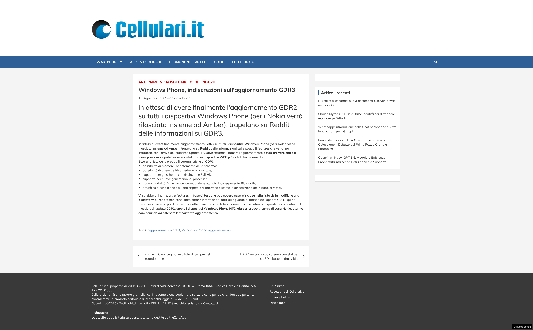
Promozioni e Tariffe (187, 62)
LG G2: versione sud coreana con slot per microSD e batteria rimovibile (269, 256)
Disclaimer (277, 303)
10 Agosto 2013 (151, 98)
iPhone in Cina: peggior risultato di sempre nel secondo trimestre (177, 256)
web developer (178, 98)
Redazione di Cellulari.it (287, 291)
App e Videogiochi (145, 62)
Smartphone (107, 62)
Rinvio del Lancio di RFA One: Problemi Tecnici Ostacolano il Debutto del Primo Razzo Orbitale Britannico (352, 144)
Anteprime (148, 82)
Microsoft (170, 82)
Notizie (209, 82)
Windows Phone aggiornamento (207, 230)
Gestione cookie (522, 326)
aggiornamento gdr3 (164, 230)
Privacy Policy (280, 297)
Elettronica (243, 62)
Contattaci (210, 303)
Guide (219, 62)
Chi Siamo (277, 286)
